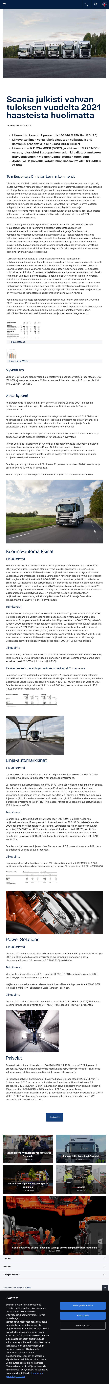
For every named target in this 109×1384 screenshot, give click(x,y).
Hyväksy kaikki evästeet (83, 1305)
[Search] (86, 4)
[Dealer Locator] (95, 4)
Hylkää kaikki (82, 1315)
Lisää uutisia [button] (54, 1117)
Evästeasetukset (83, 1325)
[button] (54, 1259)
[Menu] (4, 4)
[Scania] (104, 4)
